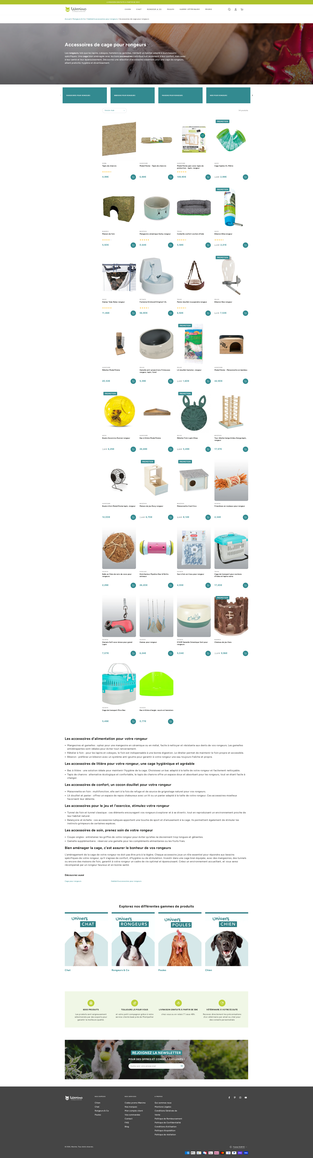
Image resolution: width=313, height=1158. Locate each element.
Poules (98, 1115)
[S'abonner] (181, 1066)
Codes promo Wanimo (135, 1103)
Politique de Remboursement (168, 1118)
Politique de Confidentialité (168, 1122)
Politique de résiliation (165, 1134)
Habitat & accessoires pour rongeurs (102, 19)
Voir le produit (133, 177)
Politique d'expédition (165, 1130)
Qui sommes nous (163, 1103)
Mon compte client (134, 1111)
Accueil (68, 19)
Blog (127, 1126)
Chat (97, 1107)
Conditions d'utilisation (165, 1126)
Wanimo (74, 1147)
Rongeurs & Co (79, 19)
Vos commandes (132, 1115)
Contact (128, 1118)
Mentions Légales (163, 1107)
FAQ (127, 1122)
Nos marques (131, 1107)
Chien (97, 1103)
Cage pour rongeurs (73, 881)
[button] (229, 9)
